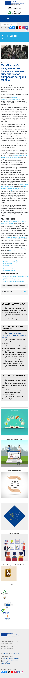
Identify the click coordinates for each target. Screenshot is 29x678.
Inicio (6, 39)
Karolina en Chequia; (9, 265)
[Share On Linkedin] (25, 292)
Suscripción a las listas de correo (10, 658)
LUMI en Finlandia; (8, 267)
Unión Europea (14, 39)
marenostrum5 (5, 287)
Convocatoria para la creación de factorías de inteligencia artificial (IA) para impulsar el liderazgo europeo (14, 317)
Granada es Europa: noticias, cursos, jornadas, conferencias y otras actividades (14, 342)
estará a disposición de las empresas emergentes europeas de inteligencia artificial (14, 188)
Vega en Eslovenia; (8, 263)
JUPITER (22, 249)
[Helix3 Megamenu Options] (8, 18)
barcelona (11, 287)
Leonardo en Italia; (8, 269)
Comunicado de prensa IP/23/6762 (13, 281)
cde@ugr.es (5, 653)
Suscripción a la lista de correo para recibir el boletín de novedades (14, 353)
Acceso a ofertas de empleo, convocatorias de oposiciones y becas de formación (14, 348)
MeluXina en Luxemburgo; (10, 262)
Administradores (6, 663)
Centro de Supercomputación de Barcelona (10, 98)
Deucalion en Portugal (9, 270)
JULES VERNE (12, 251)
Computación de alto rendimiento (13, 280)
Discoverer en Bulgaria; (10, 260)
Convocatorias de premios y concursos (13, 367)
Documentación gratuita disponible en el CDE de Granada (12, 362)
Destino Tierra (15, 152)
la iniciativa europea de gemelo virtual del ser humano (14, 156)
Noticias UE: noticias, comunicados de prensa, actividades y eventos (14, 335)
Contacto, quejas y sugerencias (10, 660)
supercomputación (10, 285)
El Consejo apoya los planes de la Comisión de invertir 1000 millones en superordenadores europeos (14, 310)
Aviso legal (5, 662)
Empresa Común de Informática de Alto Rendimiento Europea (13, 222)
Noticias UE (23, 39)
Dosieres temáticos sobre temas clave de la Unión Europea (13, 358)
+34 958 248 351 (14, 653)
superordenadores (20, 285)
